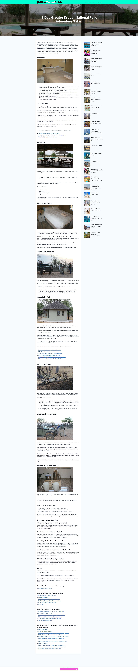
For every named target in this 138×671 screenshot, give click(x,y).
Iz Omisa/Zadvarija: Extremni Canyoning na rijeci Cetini (96, 91)
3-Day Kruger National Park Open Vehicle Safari (48, 133)
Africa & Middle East (59, 23)
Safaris (83, 23)
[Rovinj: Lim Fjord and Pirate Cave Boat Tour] (87, 163)
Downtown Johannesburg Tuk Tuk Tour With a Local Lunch (51, 611)
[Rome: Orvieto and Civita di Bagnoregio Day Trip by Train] (87, 140)
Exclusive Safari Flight (43, 597)
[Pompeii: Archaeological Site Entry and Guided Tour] (87, 227)
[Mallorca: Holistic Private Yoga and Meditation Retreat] (87, 108)
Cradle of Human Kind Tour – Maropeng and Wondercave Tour (51, 645)
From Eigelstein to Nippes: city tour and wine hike (95, 202)
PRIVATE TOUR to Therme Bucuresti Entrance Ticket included (96, 179)
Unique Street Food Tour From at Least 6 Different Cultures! (51, 640)
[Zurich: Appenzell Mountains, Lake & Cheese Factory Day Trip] (87, 132)
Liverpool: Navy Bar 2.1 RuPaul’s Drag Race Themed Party (96, 52)
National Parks (74, 23)
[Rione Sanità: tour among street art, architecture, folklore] (87, 68)
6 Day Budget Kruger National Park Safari (47, 595)
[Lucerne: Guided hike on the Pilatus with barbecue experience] (87, 171)
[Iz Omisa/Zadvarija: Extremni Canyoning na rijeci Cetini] (87, 92)
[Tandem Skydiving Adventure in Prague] (87, 84)
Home (93, 2)
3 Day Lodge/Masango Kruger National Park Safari (49, 355)
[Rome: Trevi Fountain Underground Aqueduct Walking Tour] (87, 124)
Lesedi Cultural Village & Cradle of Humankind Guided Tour (51, 638)
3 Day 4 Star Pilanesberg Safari (45, 588)
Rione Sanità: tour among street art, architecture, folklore (96, 68)
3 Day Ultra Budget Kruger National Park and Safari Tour (50, 358)
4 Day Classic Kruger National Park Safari (47, 602)
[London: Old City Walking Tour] (87, 148)
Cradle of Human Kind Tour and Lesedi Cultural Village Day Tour (52, 646)
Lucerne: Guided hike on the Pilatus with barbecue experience (96, 171)
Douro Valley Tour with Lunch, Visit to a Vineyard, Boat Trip (96, 234)
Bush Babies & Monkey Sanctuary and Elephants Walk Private (51, 615)
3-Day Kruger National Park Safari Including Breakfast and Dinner (52, 641)
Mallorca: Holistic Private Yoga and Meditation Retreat (96, 107)
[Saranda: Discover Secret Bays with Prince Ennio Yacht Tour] (87, 45)
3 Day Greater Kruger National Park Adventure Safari (49, 648)
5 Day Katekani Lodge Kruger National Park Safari (49, 599)
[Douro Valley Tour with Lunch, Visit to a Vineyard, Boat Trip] (87, 235)
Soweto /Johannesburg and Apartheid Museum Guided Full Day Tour (53, 636)
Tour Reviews (88, 23)
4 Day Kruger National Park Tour (45, 613)
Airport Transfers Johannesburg (45, 631)
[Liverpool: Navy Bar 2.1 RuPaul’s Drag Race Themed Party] (87, 53)
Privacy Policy (99, 2)
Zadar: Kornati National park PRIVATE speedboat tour (96, 218)
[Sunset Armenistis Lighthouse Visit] (87, 195)
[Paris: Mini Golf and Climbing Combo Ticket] (87, 211)
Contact (89, 2)
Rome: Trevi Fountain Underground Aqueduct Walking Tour (96, 123)
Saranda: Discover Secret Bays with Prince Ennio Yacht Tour (96, 44)
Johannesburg (67, 23)
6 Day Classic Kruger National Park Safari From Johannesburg (51, 135)
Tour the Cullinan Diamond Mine (45, 620)
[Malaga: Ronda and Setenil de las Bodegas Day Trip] (87, 100)
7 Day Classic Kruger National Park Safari (47, 136)
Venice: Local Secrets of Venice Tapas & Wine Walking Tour (96, 60)
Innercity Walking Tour (43, 629)
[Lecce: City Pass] (87, 116)
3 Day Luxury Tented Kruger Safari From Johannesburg (50, 353)
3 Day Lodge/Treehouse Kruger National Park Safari (49, 350)
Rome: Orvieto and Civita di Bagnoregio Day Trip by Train (96, 139)
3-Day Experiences (51, 23)
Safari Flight (41, 604)
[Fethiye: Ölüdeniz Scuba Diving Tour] (87, 155)
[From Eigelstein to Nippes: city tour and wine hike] (87, 203)
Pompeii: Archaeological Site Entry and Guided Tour (96, 226)
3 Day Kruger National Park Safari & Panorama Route (49, 618)
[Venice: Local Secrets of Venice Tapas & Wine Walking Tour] (87, 60)
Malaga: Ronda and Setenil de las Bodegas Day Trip (96, 99)
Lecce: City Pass (94, 113)
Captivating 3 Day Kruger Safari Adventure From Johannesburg (52, 357)
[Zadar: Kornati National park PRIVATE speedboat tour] (87, 219)
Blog (85, 2)
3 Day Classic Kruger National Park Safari (47, 351)
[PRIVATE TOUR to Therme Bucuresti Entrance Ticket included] (87, 179)
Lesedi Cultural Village (43, 643)
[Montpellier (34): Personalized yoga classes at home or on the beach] (87, 187)
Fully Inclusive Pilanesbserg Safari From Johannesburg (50, 616)
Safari (79, 23)
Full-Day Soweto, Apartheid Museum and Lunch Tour (49, 634)
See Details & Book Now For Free (68, 668)
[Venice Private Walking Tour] (87, 76)
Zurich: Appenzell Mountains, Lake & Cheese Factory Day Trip (96, 131)
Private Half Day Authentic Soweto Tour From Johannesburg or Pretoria (53, 633)
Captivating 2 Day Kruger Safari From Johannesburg (49, 600)
